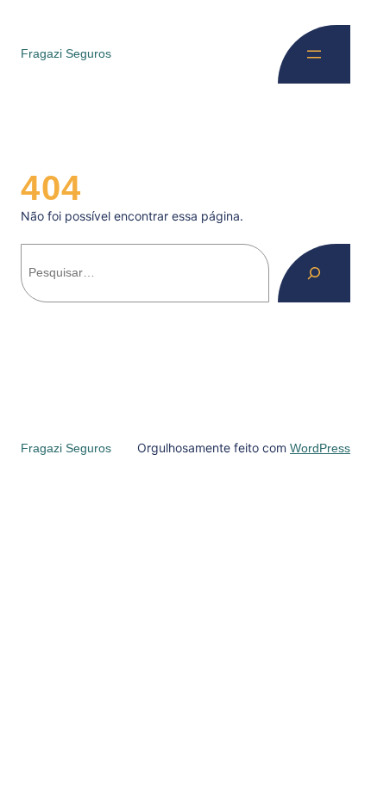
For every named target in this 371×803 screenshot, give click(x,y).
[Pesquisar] (314, 273)
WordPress (320, 448)
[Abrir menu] (314, 54)
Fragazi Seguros (66, 53)
